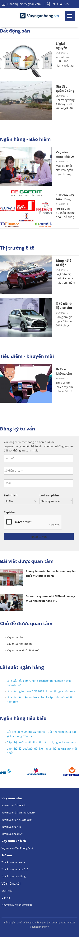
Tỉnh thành (11, 495)
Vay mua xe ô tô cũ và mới (23, 650)
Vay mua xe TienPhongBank (17, 848)
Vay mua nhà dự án (19, 644)
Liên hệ (6, 897)
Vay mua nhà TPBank (14, 805)
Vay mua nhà (15, 637)
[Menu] (69, 16)
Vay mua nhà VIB (11, 826)
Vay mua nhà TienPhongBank (18, 812)
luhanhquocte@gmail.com (24, 4)
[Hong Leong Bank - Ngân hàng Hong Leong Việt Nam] (25, 771)
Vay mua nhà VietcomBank (17, 819)
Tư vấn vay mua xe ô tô (15, 869)
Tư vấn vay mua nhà (13, 862)
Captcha (9, 512)
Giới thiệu (7, 890)
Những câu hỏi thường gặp (17, 904)
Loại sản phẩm (49, 495)
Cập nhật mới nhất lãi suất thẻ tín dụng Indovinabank (41, 742)
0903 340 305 (60, 4)
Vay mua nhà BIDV (12, 833)
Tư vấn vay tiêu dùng (14, 876)
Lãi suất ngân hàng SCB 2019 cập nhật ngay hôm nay (41, 691)
